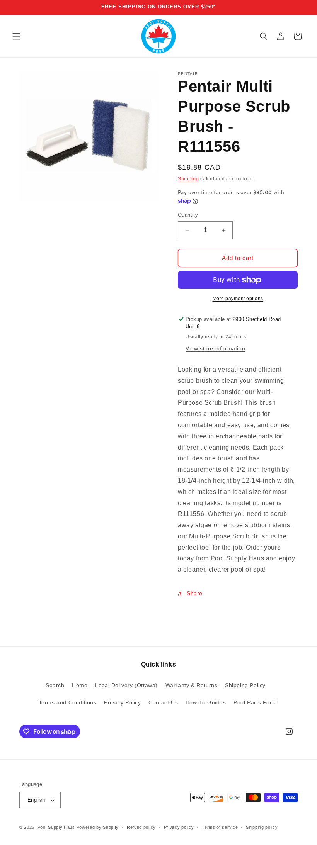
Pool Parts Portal (255, 702)
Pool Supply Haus (56, 827)
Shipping (188, 179)
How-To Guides (206, 702)
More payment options (238, 298)
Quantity (188, 215)
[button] (16, 36)
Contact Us (163, 702)
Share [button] (195, 593)
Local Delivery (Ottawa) (126, 685)
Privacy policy (179, 827)
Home (79, 685)
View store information (215, 348)
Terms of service (220, 827)
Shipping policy (262, 827)
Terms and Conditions (68, 702)
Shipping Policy (245, 685)
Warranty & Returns (191, 685)
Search (55, 685)
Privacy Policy (122, 702)
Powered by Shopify (98, 827)
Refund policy (141, 827)
